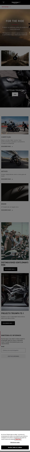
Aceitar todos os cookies (15, 447)
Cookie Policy (18, 439)
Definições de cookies (15, 442)
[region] (15, 441)
